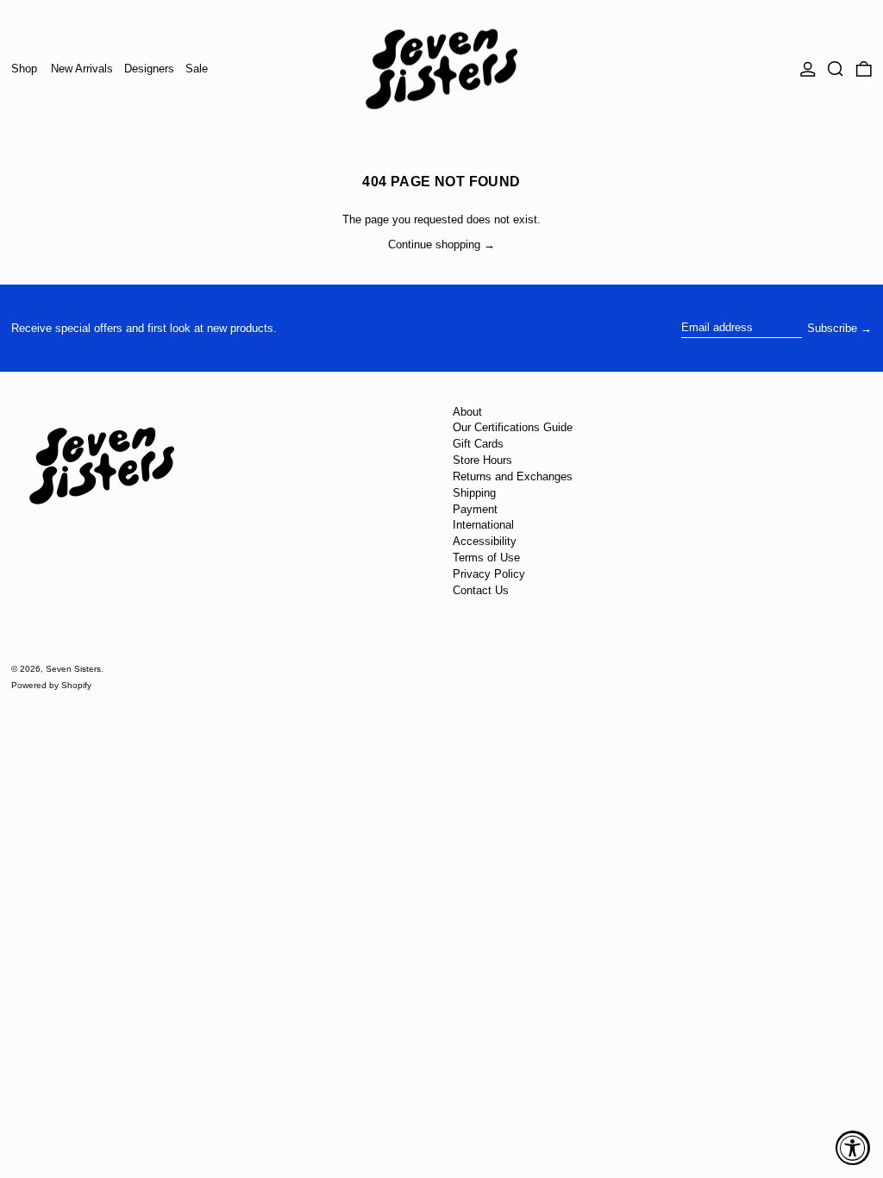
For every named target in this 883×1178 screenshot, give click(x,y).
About (467, 411)
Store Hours (482, 460)
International (483, 524)
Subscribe (832, 328)
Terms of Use (486, 557)
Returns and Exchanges (513, 476)
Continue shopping (434, 244)
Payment (475, 509)
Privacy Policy (489, 573)
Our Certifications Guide (513, 427)
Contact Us (481, 590)
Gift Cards (478, 443)
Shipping (474, 492)
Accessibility (485, 541)
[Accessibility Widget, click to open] (853, 1148)
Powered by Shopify (51, 685)
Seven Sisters (73, 669)
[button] (835, 69)
